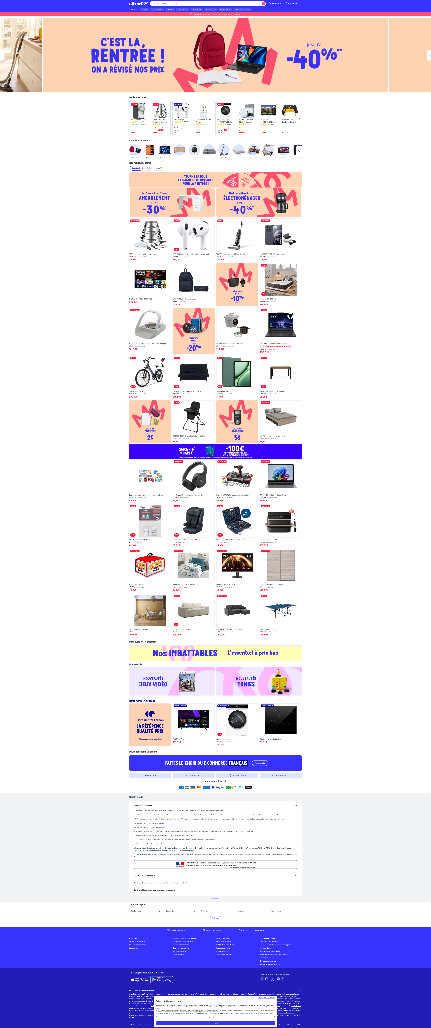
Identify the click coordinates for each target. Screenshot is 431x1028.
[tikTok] (272, 979)
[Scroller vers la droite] (299, 118)
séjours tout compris (139, 1008)
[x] (278, 979)
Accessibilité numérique (224, 954)
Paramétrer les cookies (215, 1017)
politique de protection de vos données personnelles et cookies (255, 1013)
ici (283, 819)
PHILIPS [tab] (148, 168)
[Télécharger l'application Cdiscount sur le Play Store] (161, 979)
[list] (215, 118)
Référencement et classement (270, 951)
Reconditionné (225, 9)
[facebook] (262, 979)
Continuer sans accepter (266, 998)
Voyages (170, 9)
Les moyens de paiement (181, 945)
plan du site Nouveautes (139, 1015)
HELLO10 (238, 14)
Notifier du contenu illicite (225, 945)
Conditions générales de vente (270, 941)
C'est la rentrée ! (157, 9)
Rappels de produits (223, 948)
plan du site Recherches (286, 1013)
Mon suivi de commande (137, 945)
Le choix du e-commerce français (142, 991)
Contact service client (223, 941)
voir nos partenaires (180, 1005)
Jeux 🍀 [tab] (159, 168)
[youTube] (283, 979)
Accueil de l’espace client (137, 941)
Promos (144, 9)
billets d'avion (296, 1006)
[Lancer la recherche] (263, 3)
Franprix (132, 1017)
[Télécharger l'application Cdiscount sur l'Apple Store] (139, 979)
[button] (132, 151)
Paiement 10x (196, 9)
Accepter (215, 1023)
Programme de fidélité (242, 9)
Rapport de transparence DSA (270, 964)
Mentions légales (265, 948)
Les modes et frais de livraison (183, 941)
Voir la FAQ (215, 899)
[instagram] (267, 979)
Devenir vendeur (178, 954)
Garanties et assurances (181, 948)
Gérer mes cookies (266, 958)
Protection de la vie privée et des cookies (273, 954)
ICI (163, 823)
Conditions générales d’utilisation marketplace (275, 945)
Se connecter (133, 948)
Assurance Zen (211, 9)
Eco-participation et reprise (269, 961)
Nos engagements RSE (180, 951)
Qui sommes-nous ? (223, 951)
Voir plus (215, 918)
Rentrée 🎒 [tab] (136, 168)
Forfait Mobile (182, 9)
